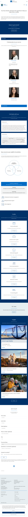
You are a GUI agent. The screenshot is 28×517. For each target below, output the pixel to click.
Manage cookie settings (13, 514)
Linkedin (2, 484)
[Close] (26, 504)
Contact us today (14, 30)
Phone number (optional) (6, 431)
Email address (4, 426)
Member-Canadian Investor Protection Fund (20, 499)
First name (3, 415)
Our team (4, 38)
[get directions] (14, 466)
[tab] (14, 184)
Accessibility (16, 496)
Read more (3, 347)
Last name (3, 421)
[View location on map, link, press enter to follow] (14, 467)
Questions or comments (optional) (8, 446)
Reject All (13, 510)
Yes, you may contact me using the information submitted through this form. (13, 454)
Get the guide (14, 257)
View (26, 1)
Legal (15, 495)
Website (2, 496)
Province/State (4, 442)
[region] (14, 467)
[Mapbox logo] (2, 470)
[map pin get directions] (14, 466)
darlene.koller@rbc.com (17, 488)
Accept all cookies (13, 512)
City (2, 437)
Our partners (4, 105)
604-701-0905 (4, 483)
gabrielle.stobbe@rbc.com (4, 488)
